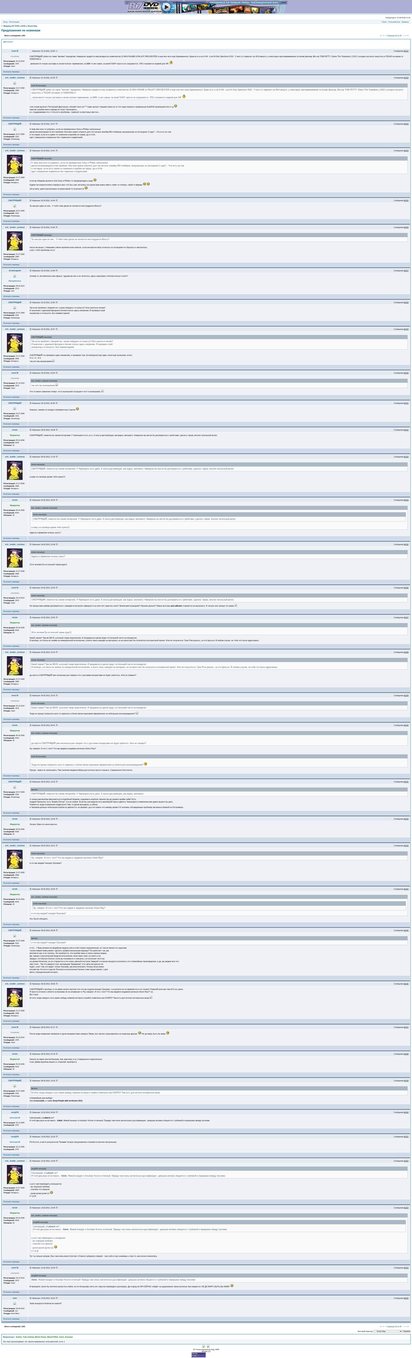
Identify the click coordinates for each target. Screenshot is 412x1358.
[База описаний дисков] (206, 12)
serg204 (15, 1112)
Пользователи (394, 22)
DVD (23, 26)
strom (15, 430)
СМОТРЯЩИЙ (14, 124)
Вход (5, 22)
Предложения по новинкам (20, 30)
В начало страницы (11, 72)
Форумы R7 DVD (11, 26)
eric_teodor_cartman (15, 78)
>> (408, 36)
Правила (405, 22)
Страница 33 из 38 (394, 36)
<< (381, 36)
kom (15, 1298)
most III (15, 51)
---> (404, 36)
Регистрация (14, 22)
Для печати (8, 42)
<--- (384, 36)
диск (91, 435)
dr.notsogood (15, 270)
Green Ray (32, 26)
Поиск (384, 22)
